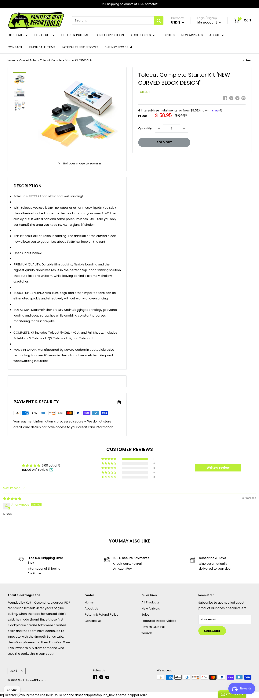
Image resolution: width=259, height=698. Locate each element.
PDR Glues (42, 35)
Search (146, 633)
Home (12, 60)
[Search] (158, 20)
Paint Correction (109, 35)
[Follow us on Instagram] (101, 677)
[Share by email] (243, 98)
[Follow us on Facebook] (95, 677)
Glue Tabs (16, 35)
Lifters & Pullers (74, 35)
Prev (248, 60)
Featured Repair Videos (158, 621)
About (214, 35)
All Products (150, 602)
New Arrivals (192, 35)
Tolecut (144, 92)
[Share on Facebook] (225, 98)
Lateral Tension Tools (80, 47)
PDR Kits (168, 35)
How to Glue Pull (153, 627)
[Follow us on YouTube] (107, 677)
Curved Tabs (27, 60)
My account (207, 22)
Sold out (164, 142)
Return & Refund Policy (101, 614)
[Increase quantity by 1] (184, 128)
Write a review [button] (218, 467)
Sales (145, 614)
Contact (15, 47)
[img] (12, 499)
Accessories (140, 35)
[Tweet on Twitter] (237, 98)
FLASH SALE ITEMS (42, 47)
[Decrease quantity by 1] (159, 128)
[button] (109, 459)
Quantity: (145, 128)
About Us (91, 608)
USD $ (13, 671)
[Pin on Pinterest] (231, 98)
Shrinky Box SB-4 (118, 47)
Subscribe (212, 631)
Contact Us (93, 621)
